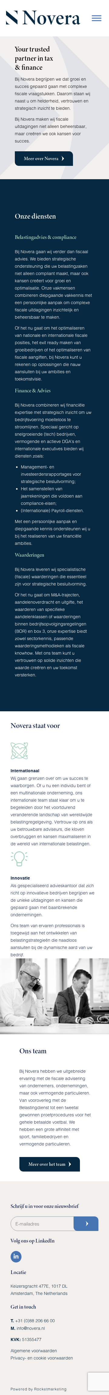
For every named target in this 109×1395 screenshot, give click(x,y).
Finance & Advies (33, 390)
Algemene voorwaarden (34, 1350)
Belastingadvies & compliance (45, 237)
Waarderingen (29, 555)
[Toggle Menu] (96, 18)
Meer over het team (46, 1164)
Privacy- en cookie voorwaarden (42, 1357)
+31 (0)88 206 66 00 (35, 1320)
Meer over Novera (41, 158)
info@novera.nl (31, 1328)
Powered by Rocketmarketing (39, 1389)
